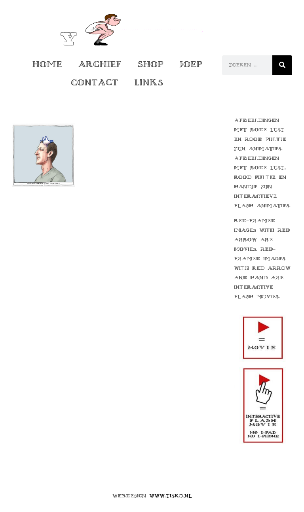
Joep (190, 64)
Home (47, 64)
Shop (150, 64)
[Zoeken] (282, 65)
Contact (94, 82)
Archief (100, 64)
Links (148, 82)
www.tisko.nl (170, 496)
